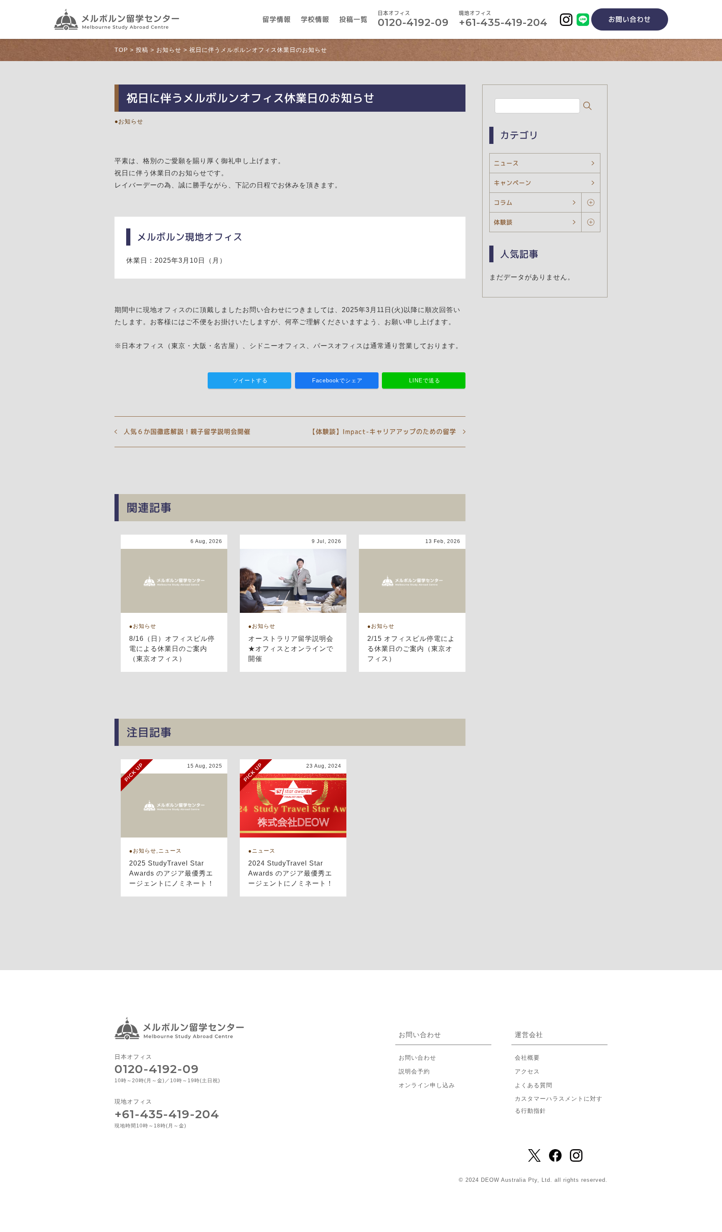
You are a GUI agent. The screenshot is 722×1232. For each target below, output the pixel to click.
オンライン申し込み (427, 1085)
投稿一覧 (353, 19)
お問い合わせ (629, 19)
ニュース (506, 163)
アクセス (527, 1071)
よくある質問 (533, 1085)
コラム (503, 202)
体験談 (503, 222)
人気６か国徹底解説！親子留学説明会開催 (187, 431)
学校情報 (315, 19)
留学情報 (276, 19)
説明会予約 (414, 1071)
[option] (174, 603)
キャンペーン (512, 183)
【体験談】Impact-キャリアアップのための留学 (382, 431)
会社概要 (527, 1057)
